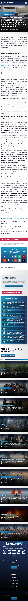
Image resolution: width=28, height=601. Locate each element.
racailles (15, 244)
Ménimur (3, 65)
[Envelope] (14, 555)
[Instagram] (23, 552)
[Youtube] (14, 552)
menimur (5, 244)
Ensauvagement (6, 14)
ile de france (21, 243)
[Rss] (18, 552)
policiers (10, 244)
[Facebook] (4, 552)
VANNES (12, 14)
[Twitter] (9, 552)
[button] (26, 3)
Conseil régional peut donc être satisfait (13, 218)
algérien (8, 243)
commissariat (14, 243)
